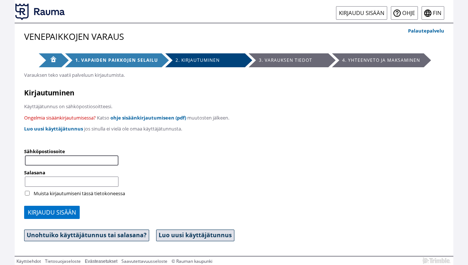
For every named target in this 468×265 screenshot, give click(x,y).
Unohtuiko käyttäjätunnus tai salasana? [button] (87, 235)
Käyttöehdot (28, 261)
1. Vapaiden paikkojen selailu (116, 60)
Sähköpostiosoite (44, 151)
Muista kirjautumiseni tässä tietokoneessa (79, 193)
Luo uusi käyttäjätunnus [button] (195, 235)
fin (437, 13)
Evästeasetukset (101, 261)
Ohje (408, 13)
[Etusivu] (50, 60)
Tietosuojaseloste (63, 261)
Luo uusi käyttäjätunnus (53, 128)
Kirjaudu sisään (361, 13)
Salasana (34, 172)
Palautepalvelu (426, 30)
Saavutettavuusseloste (144, 261)
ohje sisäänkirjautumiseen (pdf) (148, 117)
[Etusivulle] (40, 11)
